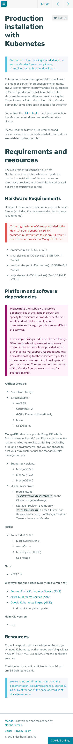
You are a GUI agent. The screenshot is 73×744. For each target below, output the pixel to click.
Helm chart (30, 113)
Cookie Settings (60, 740)
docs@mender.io (20, 694)
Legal (8, 730)
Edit (46, 4)
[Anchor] (48, 42)
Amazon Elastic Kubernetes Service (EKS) (36, 591)
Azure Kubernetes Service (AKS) (30, 597)
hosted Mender (51, 60)
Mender (9, 721)
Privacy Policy (22, 730)
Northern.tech (13, 725)
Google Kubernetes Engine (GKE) (31, 602)
